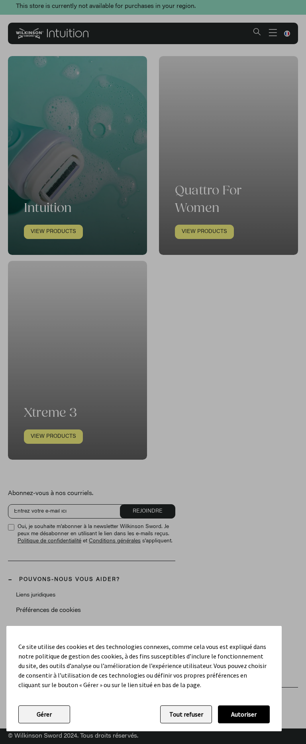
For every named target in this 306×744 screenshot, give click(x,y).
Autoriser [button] (244, 714)
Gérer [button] (44, 714)
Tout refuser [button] (186, 714)
